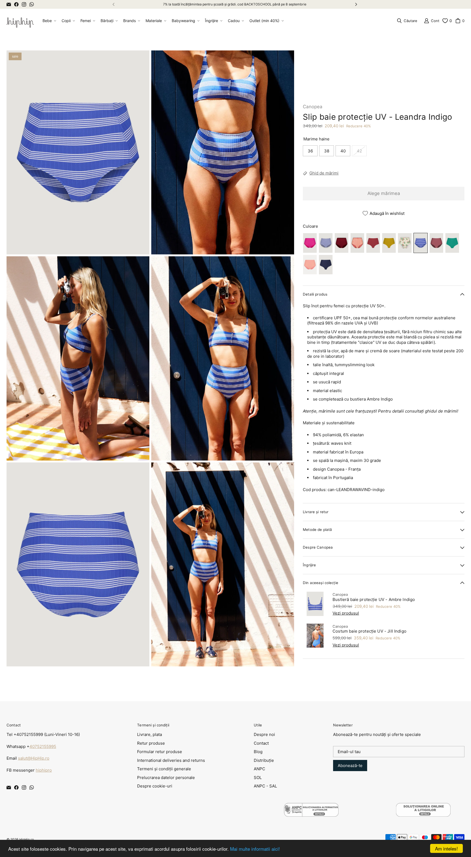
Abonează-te (350, 765)
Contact (261, 743)
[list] (150, 358)
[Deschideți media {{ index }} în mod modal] (78, 152)
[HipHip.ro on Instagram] (24, 4)
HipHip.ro (26, 839)
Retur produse (151, 743)
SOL (258, 777)
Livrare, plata (149, 734)
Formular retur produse (159, 751)
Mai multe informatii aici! (255, 848)
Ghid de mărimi (324, 173)
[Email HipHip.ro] (9, 4)
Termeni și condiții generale (164, 768)
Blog (258, 751)
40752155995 (42, 746)
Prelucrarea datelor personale (166, 777)
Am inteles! (446, 848)
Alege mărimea (383, 193)
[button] (48, 20)
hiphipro (44, 770)
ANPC (259, 768)
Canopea (312, 106)
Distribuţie (264, 760)
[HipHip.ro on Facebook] (16, 4)
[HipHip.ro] (20, 21)
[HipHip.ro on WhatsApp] (31, 4)
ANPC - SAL (265, 786)
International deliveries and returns (171, 760)
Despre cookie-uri (154, 786)
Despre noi (264, 734)
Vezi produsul (346, 613)
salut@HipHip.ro (33, 758)
